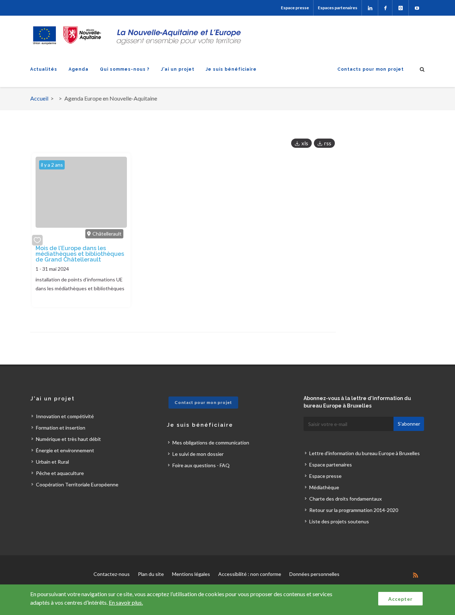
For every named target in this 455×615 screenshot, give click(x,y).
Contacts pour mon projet (370, 69)
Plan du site (151, 574)
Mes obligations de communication (210, 442)
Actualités (43, 69)
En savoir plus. (126, 602)
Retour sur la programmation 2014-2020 (353, 510)
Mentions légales (191, 574)
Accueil (39, 98)
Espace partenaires (330, 465)
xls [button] (304, 143)
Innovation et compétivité (65, 416)
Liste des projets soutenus (339, 521)
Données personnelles (314, 574)
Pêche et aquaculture (60, 473)
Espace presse (295, 7)
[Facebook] (385, 8)
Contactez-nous (111, 574)
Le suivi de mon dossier (198, 454)
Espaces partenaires (337, 7)
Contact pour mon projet (203, 402)
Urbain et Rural (52, 462)
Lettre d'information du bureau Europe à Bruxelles (364, 453)
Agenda (79, 69)
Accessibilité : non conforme (249, 574)
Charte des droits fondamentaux (345, 499)
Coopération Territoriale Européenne (77, 484)
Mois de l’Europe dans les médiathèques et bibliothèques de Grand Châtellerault (80, 254)
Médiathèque (324, 487)
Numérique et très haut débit (68, 439)
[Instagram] (400, 8)
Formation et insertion (60, 428)
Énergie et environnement (65, 450)
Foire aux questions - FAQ (201, 465)
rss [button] (327, 143)
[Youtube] (417, 8)
